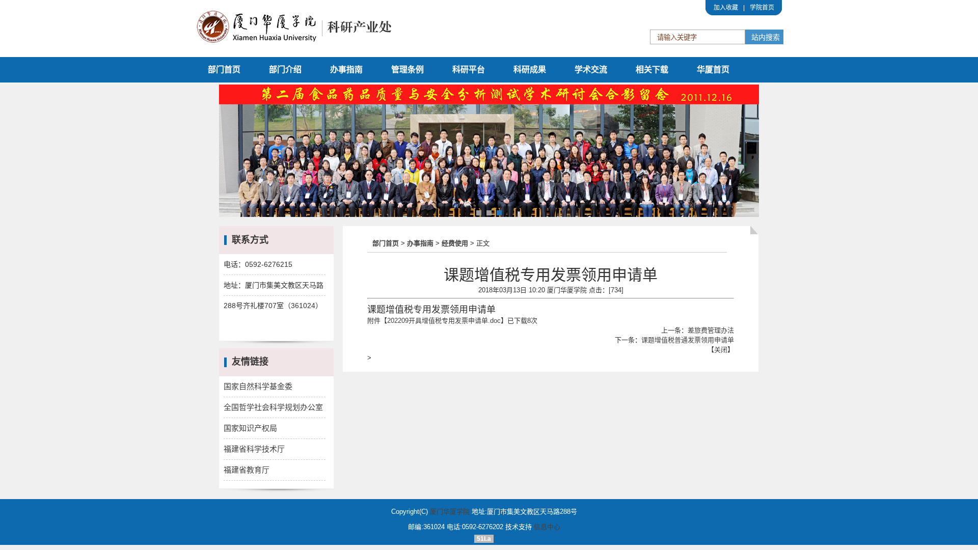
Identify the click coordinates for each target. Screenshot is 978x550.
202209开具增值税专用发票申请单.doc (444, 320)
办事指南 (346, 69)
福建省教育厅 (246, 469)
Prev (232, 152)
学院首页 (762, 7)
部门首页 (224, 69)
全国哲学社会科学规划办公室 (273, 407)
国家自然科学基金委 (258, 386)
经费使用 (455, 243)
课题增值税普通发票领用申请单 (687, 340)
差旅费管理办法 (711, 330)
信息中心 (547, 527)
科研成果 (529, 69)
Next (746, 152)
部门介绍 (285, 69)
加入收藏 (726, 7)
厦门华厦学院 (450, 511)
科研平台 (468, 69)
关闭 (720, 349)
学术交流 (591, 69)
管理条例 (407, 69)
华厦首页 (713, 69)
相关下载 (652, 69)
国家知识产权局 (250, 428)
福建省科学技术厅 (254, 449)
